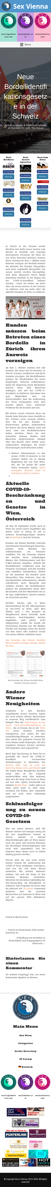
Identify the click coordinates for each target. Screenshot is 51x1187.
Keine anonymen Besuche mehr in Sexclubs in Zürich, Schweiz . (28, 470)
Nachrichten (21, 917)
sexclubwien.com (25, 35)
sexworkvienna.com (42, 35)
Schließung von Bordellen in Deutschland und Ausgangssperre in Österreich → (27, 940)
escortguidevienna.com (8, 35)
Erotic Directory (26, 1051)
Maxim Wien (21, 785)
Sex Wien (25, 1035)
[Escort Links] (35, 1144)
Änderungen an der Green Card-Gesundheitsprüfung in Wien (25, 725)
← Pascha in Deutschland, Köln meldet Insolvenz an (25, 931)
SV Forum (28, 888)
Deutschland (16, 537)
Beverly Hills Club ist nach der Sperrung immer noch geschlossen (25, 766)
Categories (25, 1043)
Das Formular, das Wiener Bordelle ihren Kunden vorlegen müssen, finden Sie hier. (25, 643)
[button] (8, 172)
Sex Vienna (37, 128)
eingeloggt (23, 974)
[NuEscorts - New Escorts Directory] (38, 1153)
